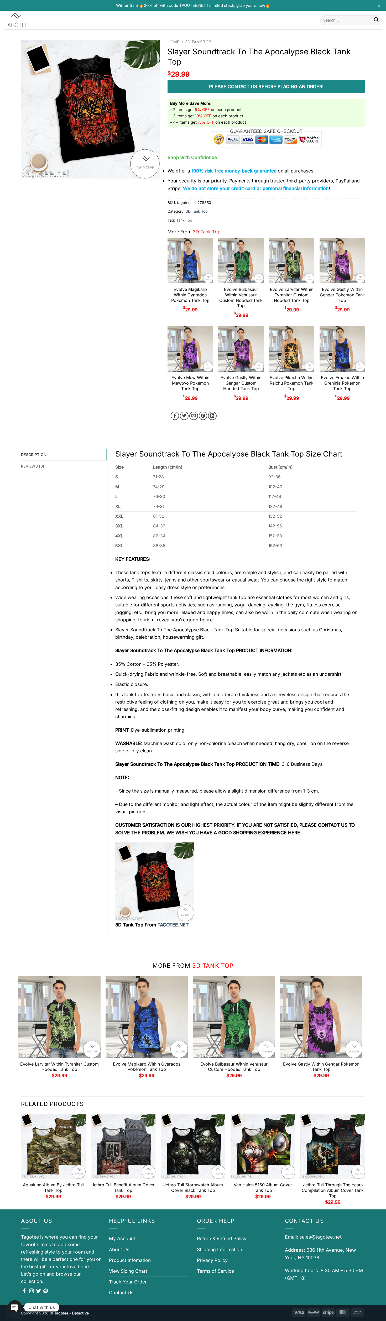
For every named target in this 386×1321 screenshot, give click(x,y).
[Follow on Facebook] (24, 1291)
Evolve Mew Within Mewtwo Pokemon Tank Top (190, 383)
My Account (122, 1238)
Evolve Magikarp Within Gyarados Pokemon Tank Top (190, 295)
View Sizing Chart (128, 1271)
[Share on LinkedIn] (212, 416)
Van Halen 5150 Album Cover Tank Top (263, 1187)
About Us (119, 1249)
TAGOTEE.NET (173, 924)
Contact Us (121, 1292)
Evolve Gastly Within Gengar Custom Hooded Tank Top (241, 383)
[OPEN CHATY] (15, 1307)
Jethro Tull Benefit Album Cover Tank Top (123, 1187)
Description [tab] (33, 454)
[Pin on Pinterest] (203, 416)
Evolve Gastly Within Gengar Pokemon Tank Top (342, 295)
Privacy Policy (212, 1260)
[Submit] (376, 20)
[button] (28, 171)
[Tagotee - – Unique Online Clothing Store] (30, 20)
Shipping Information (219, 1249)
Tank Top (184, 220)
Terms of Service (215, 1271)
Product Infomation (130, 1260)
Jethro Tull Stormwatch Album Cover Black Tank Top (193, 1187)
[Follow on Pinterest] (45, 1291)
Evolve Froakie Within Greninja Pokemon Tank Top (342, 383)
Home (173, 42)
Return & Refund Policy (222, 1238)
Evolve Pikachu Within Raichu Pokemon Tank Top (292, 383)
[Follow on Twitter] (38, 1291)
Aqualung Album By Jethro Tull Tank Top (53, 1187)
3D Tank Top (198, 42)
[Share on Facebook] (175, 416)
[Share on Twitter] (184, 416)
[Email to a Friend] (193, 416)
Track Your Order (128, 1282)
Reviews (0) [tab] (32, 466)
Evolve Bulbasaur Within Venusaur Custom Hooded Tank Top (241, 297)
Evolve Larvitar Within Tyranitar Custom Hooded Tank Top (291, 295)
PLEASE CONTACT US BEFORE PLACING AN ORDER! (266, 86)
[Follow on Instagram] (31, 1291)
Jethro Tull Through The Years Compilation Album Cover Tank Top (333, 1190)
